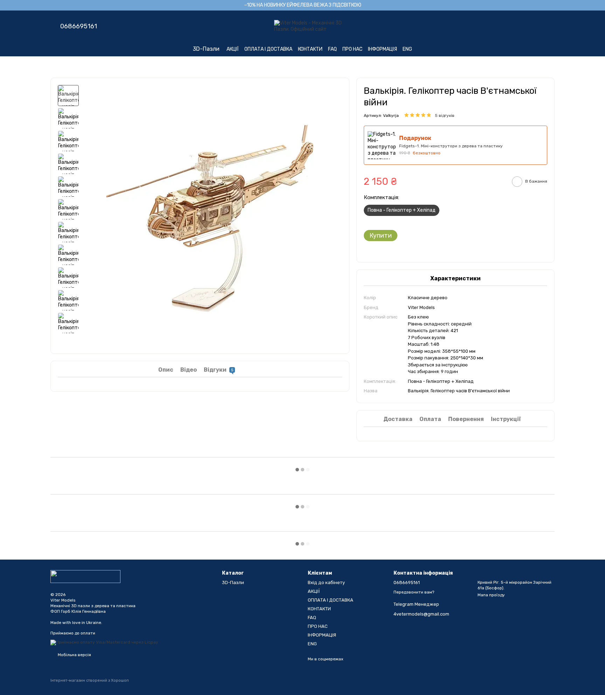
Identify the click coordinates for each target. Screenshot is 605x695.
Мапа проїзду (491, 594)
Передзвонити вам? (414, 592)
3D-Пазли (206, 48)
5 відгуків (444, 115)
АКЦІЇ (233, 49)
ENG (407, 49)
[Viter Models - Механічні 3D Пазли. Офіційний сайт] (85, 576)
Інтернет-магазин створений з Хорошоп (89, 680)
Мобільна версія (74, 654)
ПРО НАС (352, 49)
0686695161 (78, 26)
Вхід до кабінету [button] (326, 582)
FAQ (332, 49)
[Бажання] (512, 26)
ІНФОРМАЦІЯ (382, 49)
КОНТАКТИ (310, 49)
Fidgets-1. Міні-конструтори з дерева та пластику (451, 145)
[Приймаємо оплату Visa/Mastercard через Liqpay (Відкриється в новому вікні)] (104, 642)
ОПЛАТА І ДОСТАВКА (268, 49)
